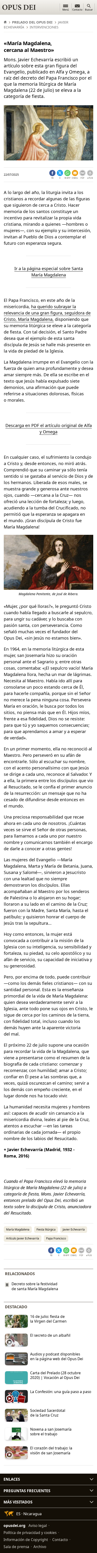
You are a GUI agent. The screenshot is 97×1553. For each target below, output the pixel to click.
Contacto (60, 1539)
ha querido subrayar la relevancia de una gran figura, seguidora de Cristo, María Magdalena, (47, 313)
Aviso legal (37, 1525)
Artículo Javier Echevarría (22, 1238)
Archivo (39, 1546)
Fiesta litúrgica (46, 1229)
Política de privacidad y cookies (30, 1532)
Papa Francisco (56, 1238)
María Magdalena (17, 1229)
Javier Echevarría (74, 1229)
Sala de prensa (16, 1546)
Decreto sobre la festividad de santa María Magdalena (35, 1286)
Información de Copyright (26, 1539)
